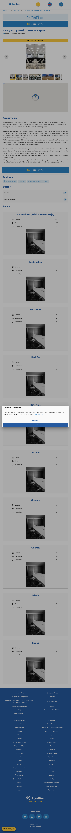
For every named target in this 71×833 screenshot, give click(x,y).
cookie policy (38, 414)
